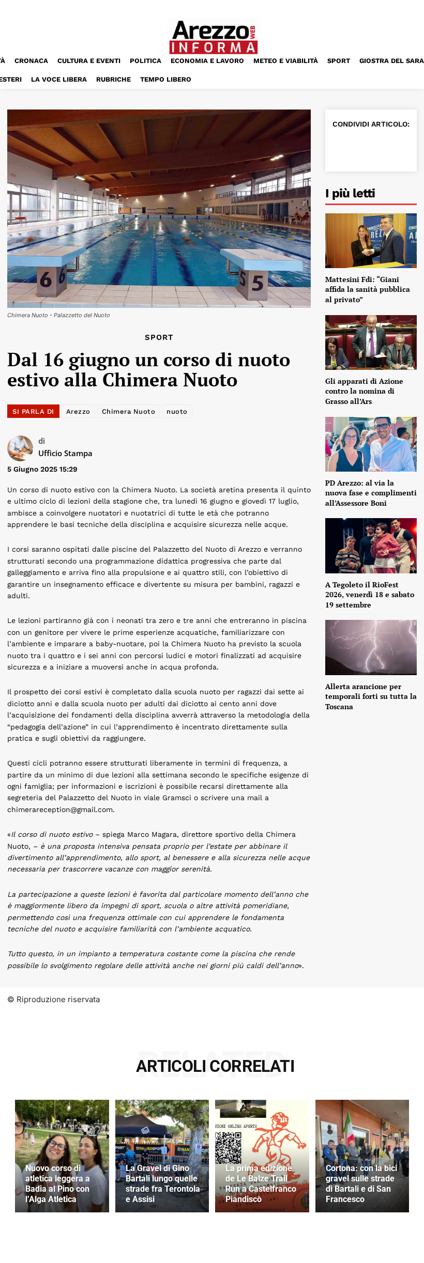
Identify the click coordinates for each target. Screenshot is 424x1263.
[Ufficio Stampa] (22, 448)
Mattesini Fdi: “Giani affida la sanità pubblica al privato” (367, 289)
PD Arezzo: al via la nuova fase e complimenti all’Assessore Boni (371, 493)
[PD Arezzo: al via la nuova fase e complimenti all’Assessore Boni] (371, 444)
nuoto (177, 411)
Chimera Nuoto (129, 411)
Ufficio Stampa (65, 453)
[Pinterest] (390, 147)
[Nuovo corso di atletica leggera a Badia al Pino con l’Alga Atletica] (62, 1156)
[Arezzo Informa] (213, 37)
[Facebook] (342, 147)
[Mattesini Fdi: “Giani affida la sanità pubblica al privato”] (371, 240)
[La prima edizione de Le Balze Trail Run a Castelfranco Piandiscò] (262, 1156)
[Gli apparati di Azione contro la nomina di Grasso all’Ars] (371, 342)
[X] (366, 147)
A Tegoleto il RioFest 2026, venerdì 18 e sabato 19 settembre (369, 595)
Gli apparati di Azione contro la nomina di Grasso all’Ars (364, 391)
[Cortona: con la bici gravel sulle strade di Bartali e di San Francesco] (362, 1156)
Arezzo (78, 411)
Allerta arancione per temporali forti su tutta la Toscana (371, 696)
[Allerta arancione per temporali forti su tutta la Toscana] (371, 647)
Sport (159, 337)
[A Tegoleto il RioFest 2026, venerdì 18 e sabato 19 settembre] (371, 545)
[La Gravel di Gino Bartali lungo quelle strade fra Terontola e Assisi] (162, 1156)
